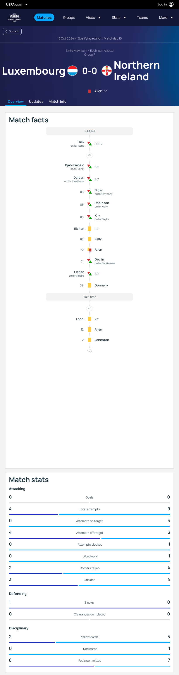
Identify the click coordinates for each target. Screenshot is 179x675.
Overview (16, 102)
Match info (58, 102)
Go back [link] (14, 31)
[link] (44, 17)
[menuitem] (44, 17)
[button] (93, 17)
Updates (36, 102)
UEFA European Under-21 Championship (14, 17)
